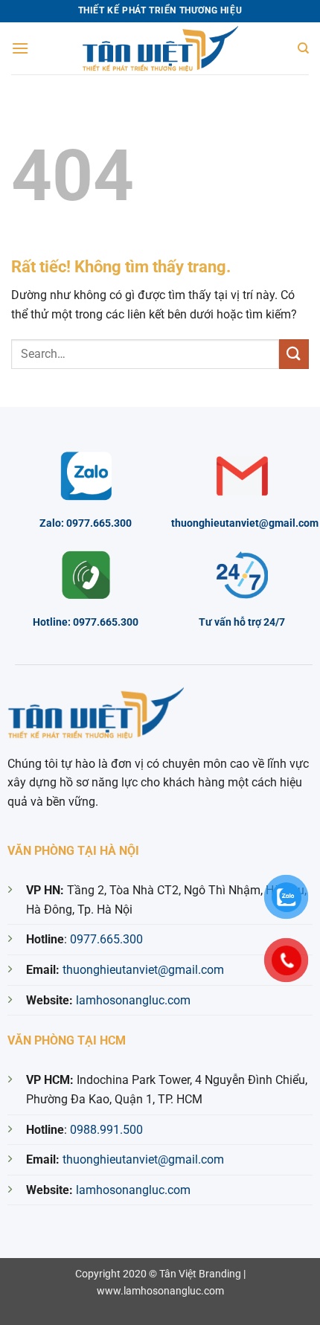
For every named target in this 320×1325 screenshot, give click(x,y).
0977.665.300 (106, 939)
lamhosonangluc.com (133, 1000)
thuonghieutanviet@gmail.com (143, 970)
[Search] (303, 48)
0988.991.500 (106, 1130)
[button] (20, 48)
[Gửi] (294, 353)
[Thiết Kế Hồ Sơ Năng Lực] (160, 48)
